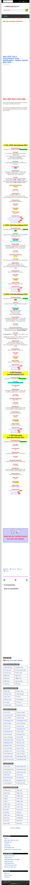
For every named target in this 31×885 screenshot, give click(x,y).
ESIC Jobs (7, 807)
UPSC (5, 801)
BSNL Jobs (7, 815)
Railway (19, 812)
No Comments (6, 64)
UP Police (7, 820)
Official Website (14, 222)
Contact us (7, 877)
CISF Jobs (20, 804)
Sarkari (6, 796)
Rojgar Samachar (8, 861)
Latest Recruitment (9, 863)
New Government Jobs (10, 867)
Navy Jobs (7, 823)
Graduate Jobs (8, 842)
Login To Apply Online (14, 220)
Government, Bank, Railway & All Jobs (19, 881)
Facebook (13, 569)
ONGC (6, 798)
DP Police (19, 820)
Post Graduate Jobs (9, 847)
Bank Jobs (7, 793)
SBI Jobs (19, 790)
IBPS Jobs (20, 793)
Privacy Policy (8, 875)
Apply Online (14, 289)
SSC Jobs (19, 798)
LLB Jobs (6, 844)
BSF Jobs (6, 818)
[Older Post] (27, 580)
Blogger (18, 828)
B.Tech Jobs (7, 845)
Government (7, 790)
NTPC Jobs (7, 804)
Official (14, 288)
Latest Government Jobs (10, 865)
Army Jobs (20, 809)
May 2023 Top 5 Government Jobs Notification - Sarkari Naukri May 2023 (15, 59)
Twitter (20, 569)
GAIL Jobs (20, 807)
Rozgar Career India (9, 855)
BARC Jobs (20, 815)
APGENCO (20, 818)
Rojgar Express (8, 857)
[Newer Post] (4, 580)
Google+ (7, 571)
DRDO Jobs (20, 796)
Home (5, 838)
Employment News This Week (12, 859)
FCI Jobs (6, 809)
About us (6, 873)
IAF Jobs (6, 812)
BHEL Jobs (20, 801)
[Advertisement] (15, 38)
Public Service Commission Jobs (12, 849)
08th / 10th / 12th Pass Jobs (11, 840)
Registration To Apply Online (14, 219)
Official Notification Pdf (14, 217)
